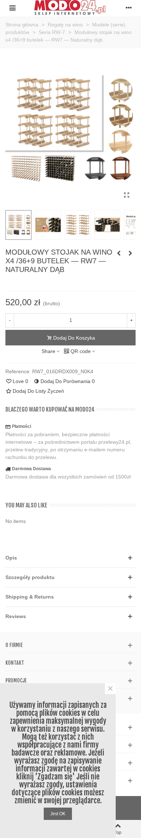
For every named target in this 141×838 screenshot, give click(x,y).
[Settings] (129, 7)
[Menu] (12, 7)
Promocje (16, 680)
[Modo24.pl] (70, 7)
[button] (70, 557)
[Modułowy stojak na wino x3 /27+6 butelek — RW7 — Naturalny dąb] (130, 253)
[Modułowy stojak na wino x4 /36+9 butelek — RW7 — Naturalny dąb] (126, 195)
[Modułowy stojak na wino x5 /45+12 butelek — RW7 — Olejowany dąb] (118, 253)
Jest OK (57, 813)
